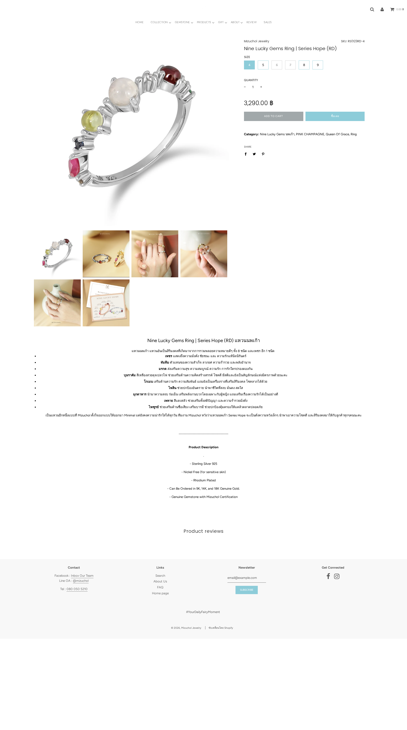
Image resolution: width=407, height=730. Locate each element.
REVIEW (252, 22)
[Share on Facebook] (246, 154)
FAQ (160, 587)
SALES (268, 22)
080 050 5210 (77, 589)
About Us (160, 581)
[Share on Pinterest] (263, 154)
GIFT (221, 22)
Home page (160, 593)
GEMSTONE (182, 22)
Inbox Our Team (82, 576)
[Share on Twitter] (254, 154)
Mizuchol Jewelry (256, 41)
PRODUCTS (204, 22)
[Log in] (382, 9)
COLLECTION (159, 22)
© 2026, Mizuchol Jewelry (186, 627)
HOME (139, 22)
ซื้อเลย (335, 116)
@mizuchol (81, 581)
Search (160, 576)
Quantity (251, 80)
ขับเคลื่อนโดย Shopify (221, 627)
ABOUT (235, 22)
